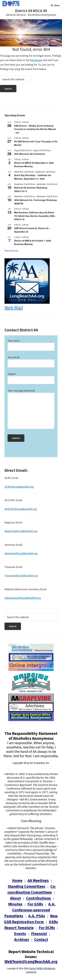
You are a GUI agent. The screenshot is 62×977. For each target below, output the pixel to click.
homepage (36, 60)
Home (17, 880)
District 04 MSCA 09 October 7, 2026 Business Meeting (32, 242)
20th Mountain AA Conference (29, 153)
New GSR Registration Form (31, 918)
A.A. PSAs (36, 915)
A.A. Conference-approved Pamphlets (30, 909)
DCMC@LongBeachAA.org (19, 486)
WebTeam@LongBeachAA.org (31, 961)
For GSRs (35, 903)
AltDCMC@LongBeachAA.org (21, 509)
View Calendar (11, 250)
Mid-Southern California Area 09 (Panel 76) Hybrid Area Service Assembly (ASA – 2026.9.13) (35, 216)
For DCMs (47, 927)
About (15, 898)
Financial (39, 933)
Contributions (38, 898)
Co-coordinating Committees (31, 889)
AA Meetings (38, 880)
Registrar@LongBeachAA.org (21, 531)
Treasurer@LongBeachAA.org (21, 575)
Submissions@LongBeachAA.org (23, 598)
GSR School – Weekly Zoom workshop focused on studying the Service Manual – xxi (35, 129)
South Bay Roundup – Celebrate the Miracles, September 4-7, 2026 (32, 177)
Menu (57, 5)
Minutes (15, 903)
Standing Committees (26, 886)
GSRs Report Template (31, 924)
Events (20, 933)
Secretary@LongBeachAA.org (21, 553)
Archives (21, 939)
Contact (41, 939)
